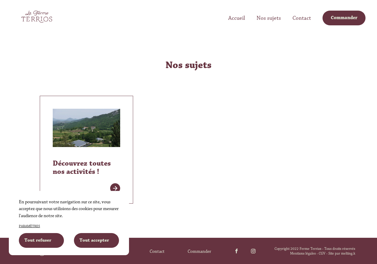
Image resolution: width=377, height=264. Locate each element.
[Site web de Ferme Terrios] (37, 17)
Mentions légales (303, 253)
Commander (199, 251)
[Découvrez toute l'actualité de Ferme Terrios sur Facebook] (236, 251)
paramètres (29, 226)
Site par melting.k (341, 253)
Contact (157, 251)
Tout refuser (37, 240)
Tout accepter (94, 240)
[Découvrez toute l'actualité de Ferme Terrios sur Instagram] (253, 251)
